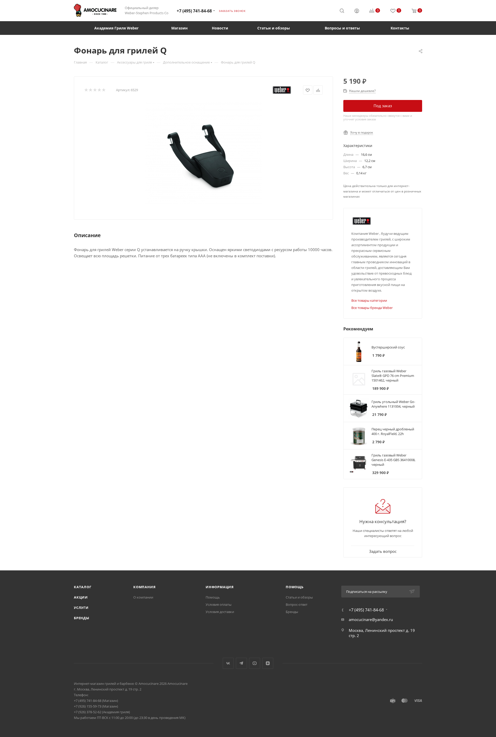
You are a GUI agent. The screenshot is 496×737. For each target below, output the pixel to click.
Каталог (82, 587)
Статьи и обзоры (299, 597)
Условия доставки (220, 611)
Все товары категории (369, 300)
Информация (220, 587)
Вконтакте (228, 663)
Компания (144, 587)
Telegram (241, 663)
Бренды (81, 618)
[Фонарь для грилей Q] (203, 153)
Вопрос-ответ (296, 604)
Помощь (213, 597)
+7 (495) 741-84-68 (194, 11)
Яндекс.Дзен (267, 663)
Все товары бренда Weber (372, 307)
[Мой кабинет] (356, 11)
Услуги (81, 607)
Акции (81, 597)
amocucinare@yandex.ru (371, 619)
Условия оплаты (218, 604)
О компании (143, 597)
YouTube (254, 663)
